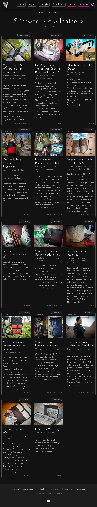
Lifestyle (44, 4)
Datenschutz (67, 489)
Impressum (80, 489)
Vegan (32, 4)
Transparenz (53, 489)
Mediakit (40, 489)
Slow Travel (58, 4)
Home (41, 13)
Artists (71, 4)
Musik (21, 4)
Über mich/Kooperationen (22, 489)
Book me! (83, 4)
